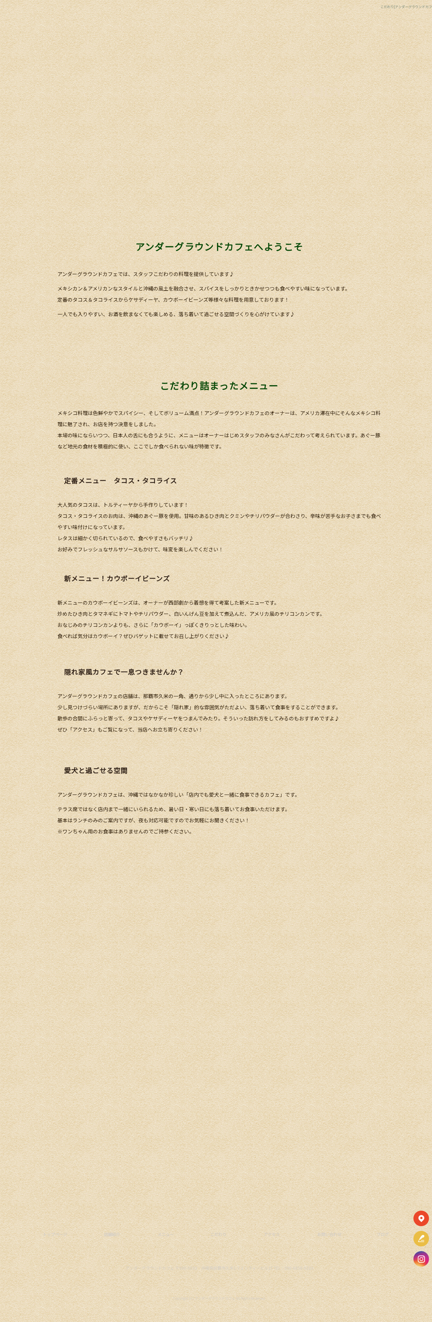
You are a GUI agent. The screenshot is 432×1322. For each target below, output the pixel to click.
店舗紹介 (143, 27)
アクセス (296, 27)
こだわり (270, 27)
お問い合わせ (322, 27)
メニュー (169, 27)
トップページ (116, 27)
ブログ (383, 1234)
